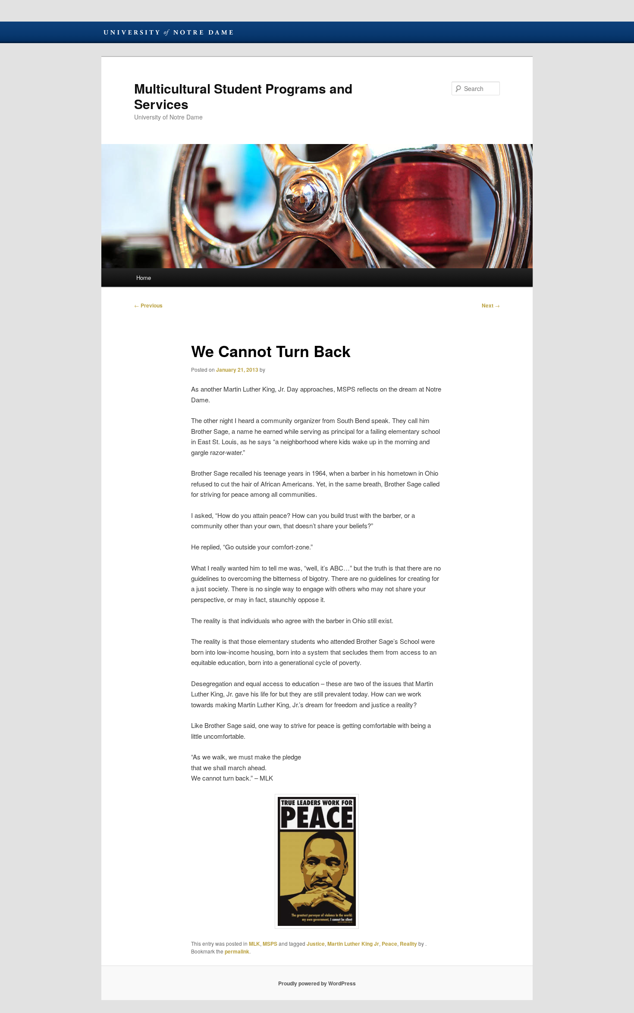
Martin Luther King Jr (353, 943)
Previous (148, 305)
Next (491, 305)
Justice (316, 943)
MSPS (270, 943)
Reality (408, 943)
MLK (254, 943)
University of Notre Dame (168, 32)
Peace (389, 943)
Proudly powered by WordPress (317, 983)
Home (143, 277)
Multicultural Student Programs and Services (243, 96)
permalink (237, 951)
